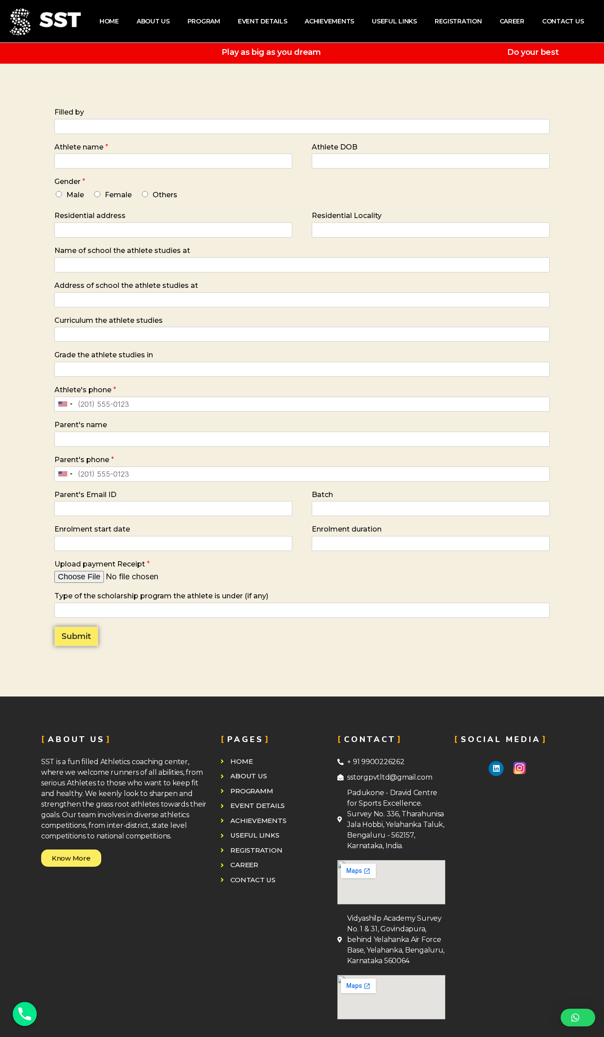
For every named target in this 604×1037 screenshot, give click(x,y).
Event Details (262, 21)
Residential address (90, 215)
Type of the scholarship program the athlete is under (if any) (161, 596)
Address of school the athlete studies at (126, 285)
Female (118, 195)
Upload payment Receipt (102, 564)
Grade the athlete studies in (103, 355)
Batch (322, 494)
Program (203, 21)
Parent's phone (84, 459)
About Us (153, 21)
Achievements (329, 21)
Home (109, 21)
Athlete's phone (85, 390)
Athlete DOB (334, 147)
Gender (69, 181)
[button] (71, 858)
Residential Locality (347, 215)
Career (512, 21)
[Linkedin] (496, 768)
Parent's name (80, 425)
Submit (76, 636)
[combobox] (65, 404)
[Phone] (25, 1014)
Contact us (563, 21)
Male (75, 195)
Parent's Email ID (85, 494)
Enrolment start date (92, 529)
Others (165, 195)
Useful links (394, 21)
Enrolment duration (347, 529)
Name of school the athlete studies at (122, 250)
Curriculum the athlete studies (108, 320)
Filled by (69, 112)
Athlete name (81, 147)
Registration (458, 21)
